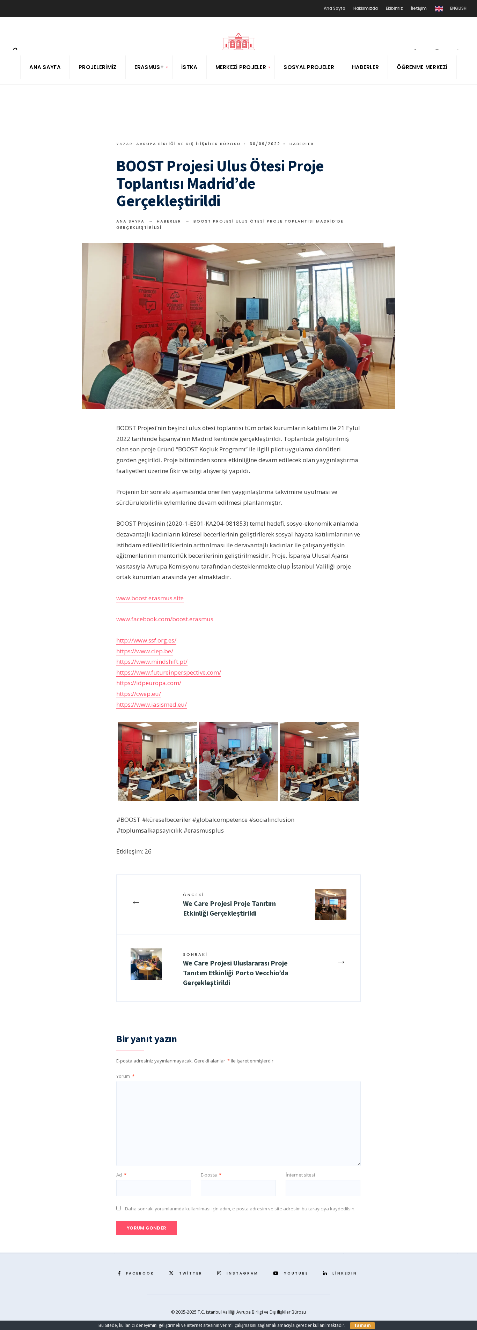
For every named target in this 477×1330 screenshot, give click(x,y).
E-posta (211, 1175)
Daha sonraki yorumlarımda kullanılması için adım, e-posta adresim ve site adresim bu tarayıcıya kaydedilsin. (240, 1208)
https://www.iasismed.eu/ (151, 704)
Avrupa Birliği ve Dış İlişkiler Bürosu (188, 143)
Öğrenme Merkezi (422, 67)
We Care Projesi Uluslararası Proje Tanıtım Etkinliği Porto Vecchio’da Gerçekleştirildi (235, 969)
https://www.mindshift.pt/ (152, 662)
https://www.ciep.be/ (144, 651)
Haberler (365, 67)
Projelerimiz (98, 67)
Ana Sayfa (334, 8)
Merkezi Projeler (240, 67)
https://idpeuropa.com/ (148, 683)
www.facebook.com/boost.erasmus (164, 619)
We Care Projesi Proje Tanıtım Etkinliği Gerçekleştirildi (229, 904)
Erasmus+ (149, 67)
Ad (121, 1175)
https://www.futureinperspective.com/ (168, 672)
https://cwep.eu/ (138, 694)
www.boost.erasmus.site (150, 598)
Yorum (125, 1076)
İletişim (419, 8)
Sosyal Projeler (309, 67)
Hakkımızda (365, 8)
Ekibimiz (394, 8)
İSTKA (189, 67)
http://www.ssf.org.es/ (146, 640)
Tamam (362, 1325)
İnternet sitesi (300, 1175)
